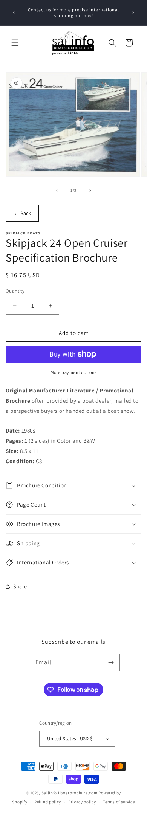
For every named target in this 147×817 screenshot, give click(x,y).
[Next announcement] (133, 12)
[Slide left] (57, 190)
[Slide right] (90, 190)
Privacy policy (82, 802)
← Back (22, 213)
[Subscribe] (111, 662)
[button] (15, 42)
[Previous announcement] (14, 12)
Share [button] (20, 586)
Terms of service (119, 802)
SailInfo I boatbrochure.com (69, 792)
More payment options (74, 372)
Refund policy (47, 802)
